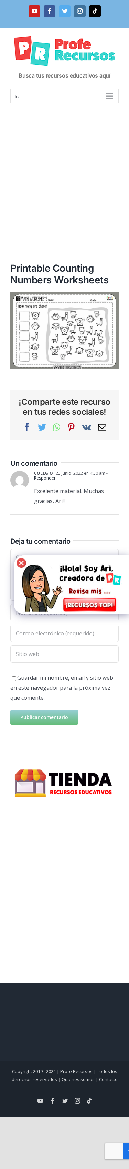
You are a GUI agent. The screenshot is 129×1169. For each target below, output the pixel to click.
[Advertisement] (64, 174)
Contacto (108, 1079)
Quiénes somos (78, 1079)
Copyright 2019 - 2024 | (36, 1071)
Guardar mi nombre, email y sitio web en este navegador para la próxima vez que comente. (61, 688)
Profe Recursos (76, 1071)
